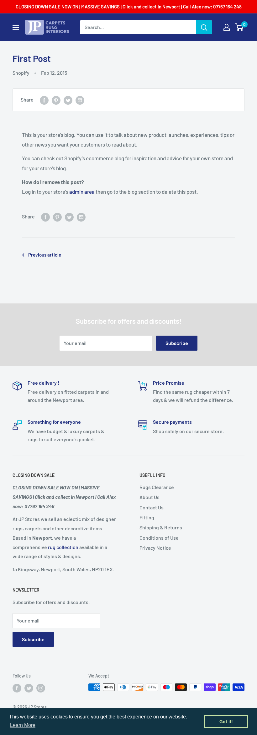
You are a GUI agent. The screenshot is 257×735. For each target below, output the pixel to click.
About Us (149, 497)
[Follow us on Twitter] (28, 687)
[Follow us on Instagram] (40, 687)
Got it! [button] (226, 721)
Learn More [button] (22, 725)
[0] (239, 27)
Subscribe (176, 343)
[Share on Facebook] (44, 100)
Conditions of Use (159, 538)
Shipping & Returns (160, 527)
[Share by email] (80, 100)
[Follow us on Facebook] (17, 687)
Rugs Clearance (156, 487)
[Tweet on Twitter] (68, 100)
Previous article (44, 255)
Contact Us (151, 507)
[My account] (226, 27)
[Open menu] (16, 27)
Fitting (146, 517)
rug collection (63, 547)
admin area (82, 191)
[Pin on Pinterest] (56, 100)
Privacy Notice (155, 548)
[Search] (204, 27)
